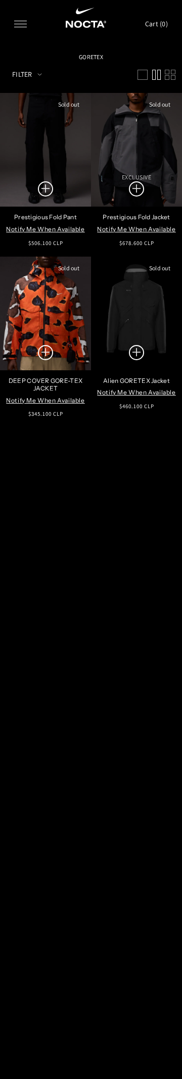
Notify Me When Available (45, 229)
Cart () (156, 23)
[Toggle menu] (20, 24)
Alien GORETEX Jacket (136, 380)
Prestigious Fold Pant (45, 217)
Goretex (91, 57)
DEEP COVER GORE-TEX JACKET (45, 385)
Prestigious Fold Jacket (136, 217)
